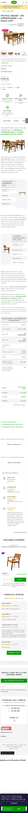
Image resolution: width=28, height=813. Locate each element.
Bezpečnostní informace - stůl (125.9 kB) (13, 424)
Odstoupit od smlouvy (7, 753)
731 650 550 (15, 708)
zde (24, 799)
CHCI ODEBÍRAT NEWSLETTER (14, 680)
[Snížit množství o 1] (4, 579)
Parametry (16, 120)
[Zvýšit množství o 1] (11, 579)
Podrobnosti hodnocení (21, 24)
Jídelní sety (23, 396)
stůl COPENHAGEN (22, 334)
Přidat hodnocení (14, 444)
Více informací (4, 63)
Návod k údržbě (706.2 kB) (9, 422)
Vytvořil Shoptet (15, 748)
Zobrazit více (14, 653)
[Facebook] (14, 720)
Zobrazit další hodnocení (20, 532)
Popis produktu (6, 120)
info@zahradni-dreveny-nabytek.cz (15, 705)
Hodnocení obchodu (14, 594)
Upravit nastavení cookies (16, 746)
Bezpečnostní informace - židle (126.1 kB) (13, 427)
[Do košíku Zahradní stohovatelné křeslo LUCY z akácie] (20, 580)
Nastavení (14, 803)
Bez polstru (23, 401)
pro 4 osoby (23, 392)
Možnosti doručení (7, 71)
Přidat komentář (14, 462)
